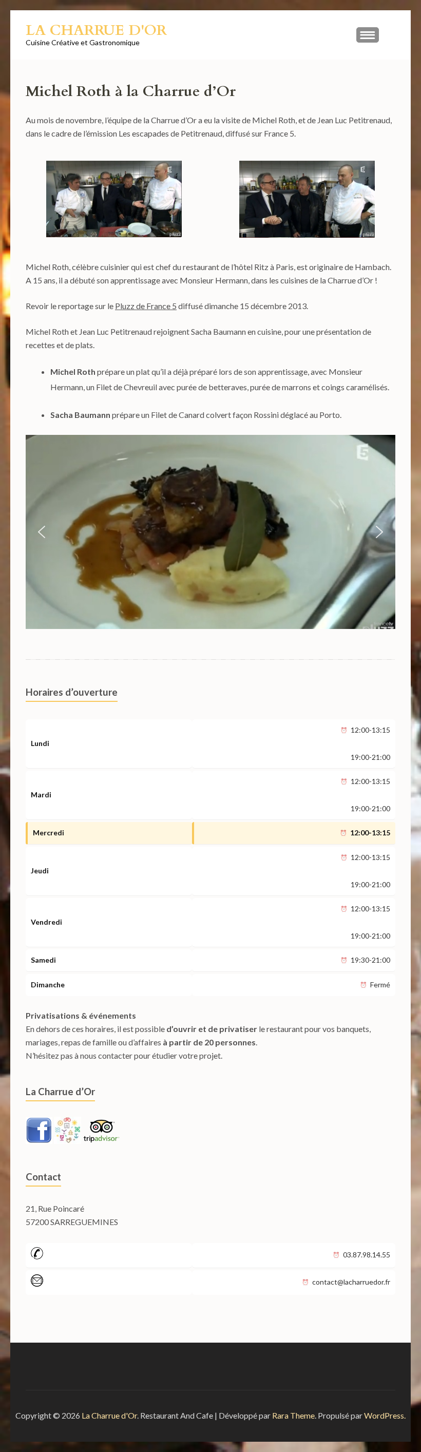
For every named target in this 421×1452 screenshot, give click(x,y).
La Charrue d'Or (96, 30)
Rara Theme (293, 1415)
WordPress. (385, 1415)
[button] (41, 532)
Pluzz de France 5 (146, 306)
